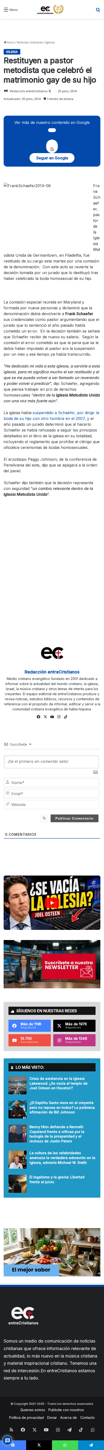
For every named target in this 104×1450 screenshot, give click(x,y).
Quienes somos (32, 1410)
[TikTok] (65, 717)
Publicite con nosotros (66, 1410)
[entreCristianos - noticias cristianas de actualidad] (52, 9)
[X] (45, 717)
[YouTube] (52, 717)
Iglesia (50, 42)
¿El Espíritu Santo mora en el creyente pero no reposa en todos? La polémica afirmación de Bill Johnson (62, 1107)
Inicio (10, 42)
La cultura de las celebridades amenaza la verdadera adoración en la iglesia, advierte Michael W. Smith (62, 1157)
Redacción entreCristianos (29, 91)
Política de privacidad (26, 1417)
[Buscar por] (98, 11)
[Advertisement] (52, 30)
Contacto (87, 1417)
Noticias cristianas (30, 42)
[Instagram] (59, 717)
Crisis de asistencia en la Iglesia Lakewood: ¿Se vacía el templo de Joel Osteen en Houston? (59, 1083)
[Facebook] (38, 717)
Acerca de (68, 1417)
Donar (52, 1417)
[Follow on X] (49, 91)
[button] (52, 903)
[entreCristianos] (23, 1335)
